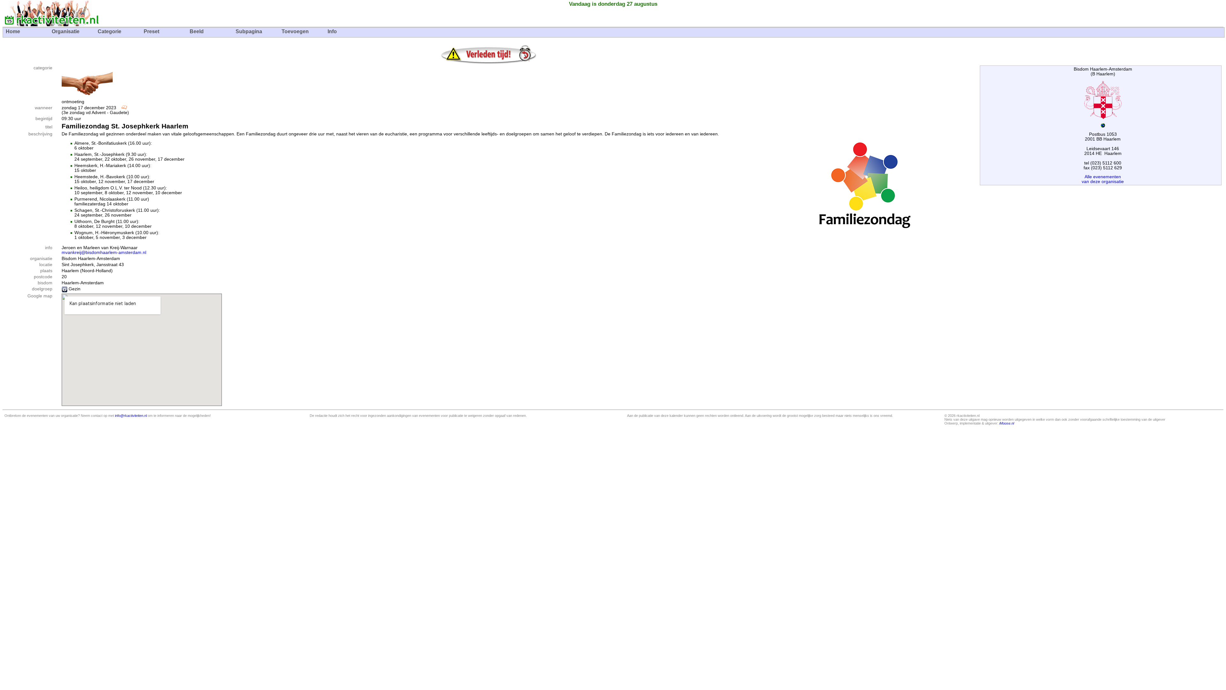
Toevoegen (295, 31)
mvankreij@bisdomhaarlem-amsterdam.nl (104, 252)
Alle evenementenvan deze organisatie (1103, 179)
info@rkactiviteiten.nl (131, 416)
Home (13, 31)
